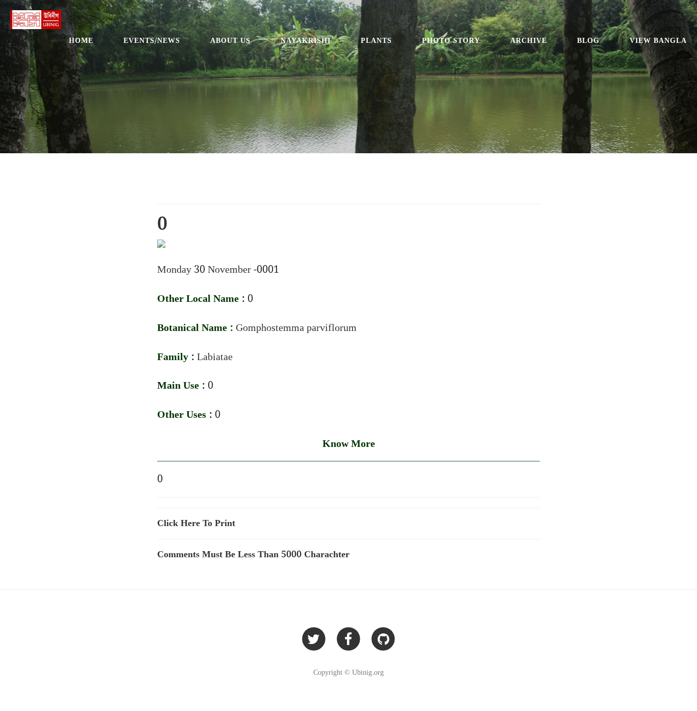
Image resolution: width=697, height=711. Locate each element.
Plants (376, 40)
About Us (230, 40)
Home (81, 40)
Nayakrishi (306, 40)
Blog (588, 40)
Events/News (151, 40)
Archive (528, 40)
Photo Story (451, 40)
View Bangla (658, 40)
